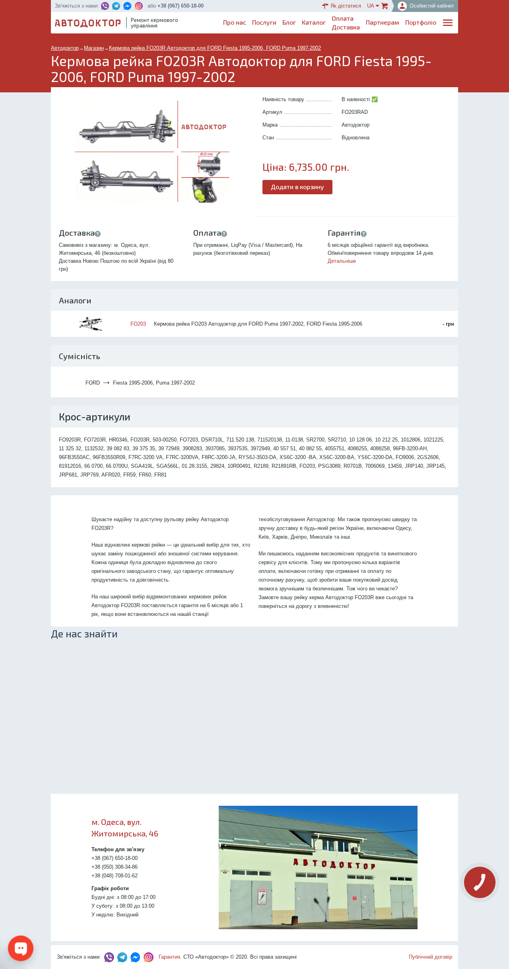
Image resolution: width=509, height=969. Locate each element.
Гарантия (169, 957)
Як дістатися (345, 6)
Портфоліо (420, 22)
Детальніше (342, 261)
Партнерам (382, 22)
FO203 (138, 324)
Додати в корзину (297, 186)
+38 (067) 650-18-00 (180, 6)
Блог (289, 22)
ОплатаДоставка (346, 22)
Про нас (234, 22)
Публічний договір (430, 957)
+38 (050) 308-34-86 (114, 867)
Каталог (314, 22)
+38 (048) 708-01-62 (114, 876)
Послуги (264, 22)
